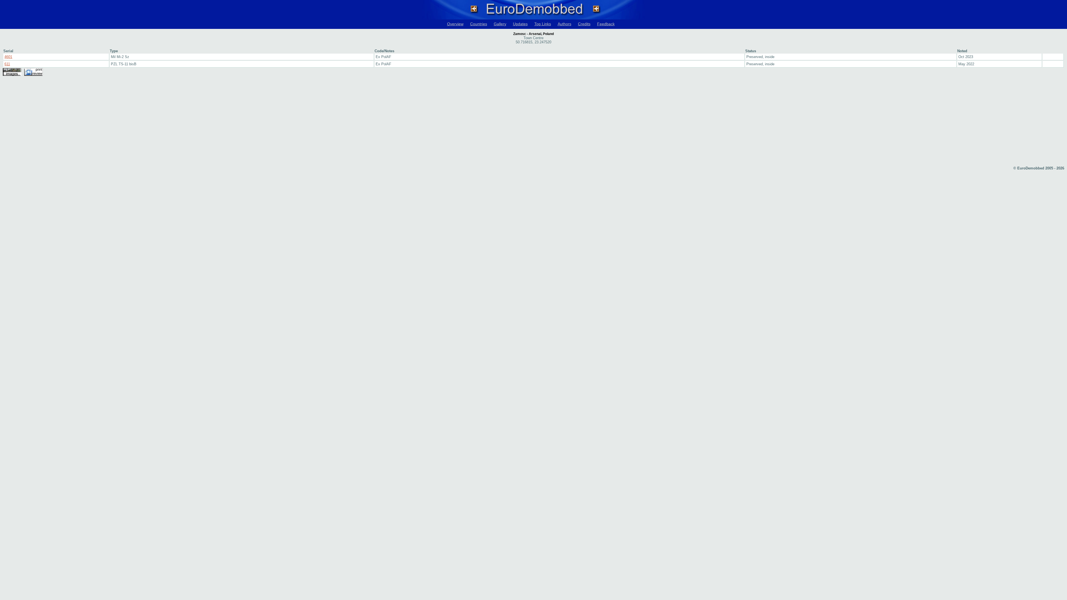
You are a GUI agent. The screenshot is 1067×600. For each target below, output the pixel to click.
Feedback (606, 24)
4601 (8, 57)
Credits (584, 24)
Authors (564, 24)
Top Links (542, 24)
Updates (520, 24)
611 (7, 64)
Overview (455, 24)
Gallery (500, 24)
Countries (478, 24)
